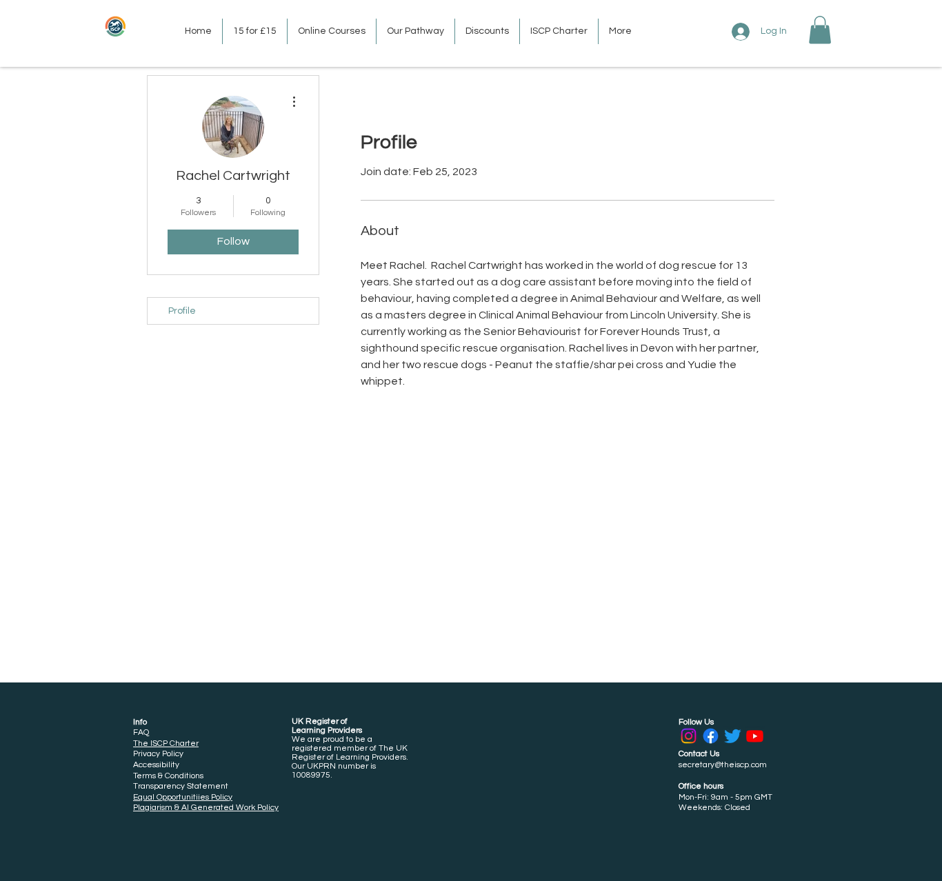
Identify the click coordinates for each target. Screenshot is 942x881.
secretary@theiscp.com (723, 764)
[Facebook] (711, 736)
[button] (820, 30)
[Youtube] (755, 736)
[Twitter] (733, 736)
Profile (182, 311)
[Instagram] (689, 736)
